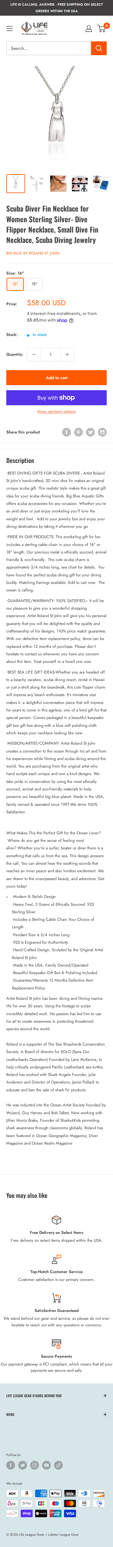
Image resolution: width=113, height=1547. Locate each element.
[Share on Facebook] (66, 432)
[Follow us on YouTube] (46, 1465)
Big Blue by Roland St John (32, 253)
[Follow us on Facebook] (10, 1465)
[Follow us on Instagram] (34, 1465)
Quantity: (14, 354)
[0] (101, 28)
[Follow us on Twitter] (22, 1465)
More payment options (56, 411)
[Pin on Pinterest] (78, 432)
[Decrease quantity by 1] (33, 354)
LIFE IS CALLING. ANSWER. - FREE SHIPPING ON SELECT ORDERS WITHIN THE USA (56, 7)
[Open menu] (9, 28)
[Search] (99, 48)
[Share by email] (102, 432)
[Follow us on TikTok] (58, 1465)
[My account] (89, 28)
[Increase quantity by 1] (67, 354)
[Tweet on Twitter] (90, 432)
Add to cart (56, 378)
